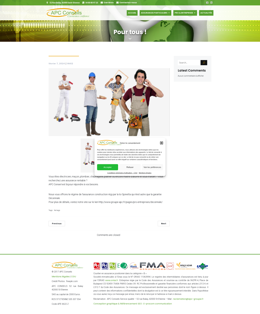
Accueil (132, 12)
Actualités (206, 12)
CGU (73, 276)
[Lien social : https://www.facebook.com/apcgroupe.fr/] (207, 3)
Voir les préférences (152, 167)
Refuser (130, 167)
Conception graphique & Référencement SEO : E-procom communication (132, 303)
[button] (161, 143)
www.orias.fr (111, 280)
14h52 (70, 63)
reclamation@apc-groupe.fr (188, 299)
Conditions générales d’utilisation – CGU (122, 173)
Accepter (108, 167)
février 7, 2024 (57, 63)
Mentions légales (145, 173)
